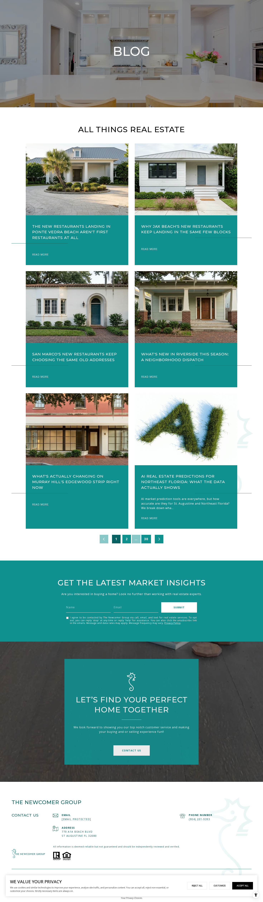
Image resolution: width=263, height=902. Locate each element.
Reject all (197, 885)
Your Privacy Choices (131, 897)
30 (146, 539)
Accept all (243, 885)
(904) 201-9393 (199, 819)
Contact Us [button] (131, 750)
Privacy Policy (172, 623)
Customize (220, 885)
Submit (179, 607)
